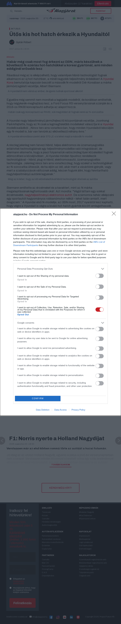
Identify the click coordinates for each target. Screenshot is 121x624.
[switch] (99, 276)
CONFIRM (38, 398)
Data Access (60, 409)
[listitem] (60, 268)
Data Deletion (42, 409)
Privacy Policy (78, 409)
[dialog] (60, 312)
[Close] (115, 215)
